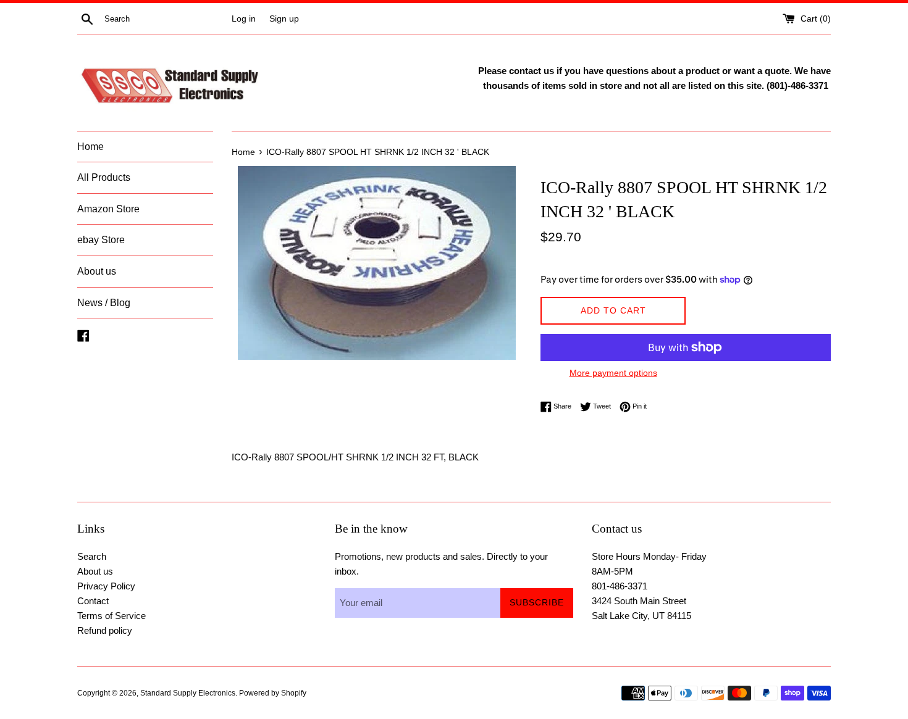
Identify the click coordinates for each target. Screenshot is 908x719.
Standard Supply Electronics (187, 693)
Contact (93, 601)
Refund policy (104, 630)
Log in (244, 18)
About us (96, 271)
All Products (103, 177)
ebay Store (101, 240)
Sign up (284, 18)
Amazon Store (108, 209)
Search (91, 556)
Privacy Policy (106, 586)
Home (90, 146)
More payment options (613, 373)
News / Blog (103, 302)
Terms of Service (111, 615)
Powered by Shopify (272, 693)
